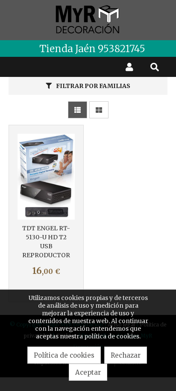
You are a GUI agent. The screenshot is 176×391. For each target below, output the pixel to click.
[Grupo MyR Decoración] (88, 20)
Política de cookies (64, 355)
